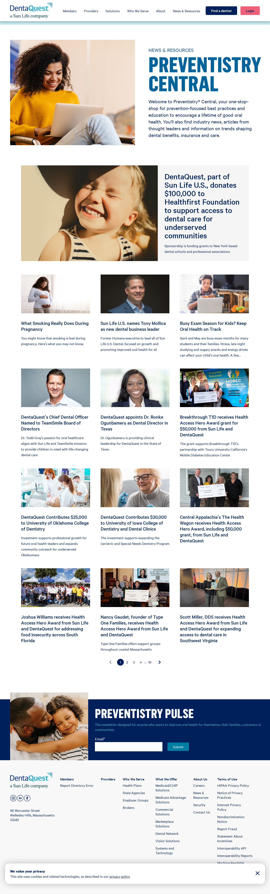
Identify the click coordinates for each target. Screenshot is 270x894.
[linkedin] (20, 798)
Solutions (113, 10)
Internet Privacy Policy (229, 807)
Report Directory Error (76, 785)
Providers (91, 10)
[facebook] (27, 798)
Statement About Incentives (230, 838)
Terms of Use (227, 779)
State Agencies (134, 792)
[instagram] (13, 798)
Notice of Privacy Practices (230, 795)
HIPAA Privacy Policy (233, 785)
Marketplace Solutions (164, 823)
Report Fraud (227, 828)
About (160, 10)
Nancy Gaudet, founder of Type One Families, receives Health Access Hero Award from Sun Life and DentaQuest (134, 625)
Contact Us (201, 812)
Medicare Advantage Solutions (170, 799)
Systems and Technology (164, 850)
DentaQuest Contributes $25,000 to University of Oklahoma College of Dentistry (55, 523)
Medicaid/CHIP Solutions (166, 787)
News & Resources (186, 10)
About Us (200, 779)
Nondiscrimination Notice (230, 819)
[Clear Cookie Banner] (257, 874)
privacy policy (119, 876)
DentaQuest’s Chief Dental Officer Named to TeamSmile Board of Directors (54, 423)
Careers (199, 785)
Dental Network (166, 833)
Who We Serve (137, 10)
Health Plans (132, 785)
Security (199, 804)
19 (149, 662)
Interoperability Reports (234, 855)
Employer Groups (135, 800)
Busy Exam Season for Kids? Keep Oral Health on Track (213, 326)
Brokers (128, 807)
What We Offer (166, 779)
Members (69, 10)
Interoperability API (231, 848)
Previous (110, 662)
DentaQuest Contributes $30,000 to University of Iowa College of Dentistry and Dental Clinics (134, 523)
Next (159, 662)
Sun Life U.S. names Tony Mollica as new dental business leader (133, 326)
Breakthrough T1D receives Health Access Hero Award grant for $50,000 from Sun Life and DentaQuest (214, 425)
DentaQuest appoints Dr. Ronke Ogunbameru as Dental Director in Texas (134, 423)
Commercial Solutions (164, 811)
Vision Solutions (167, 840)
